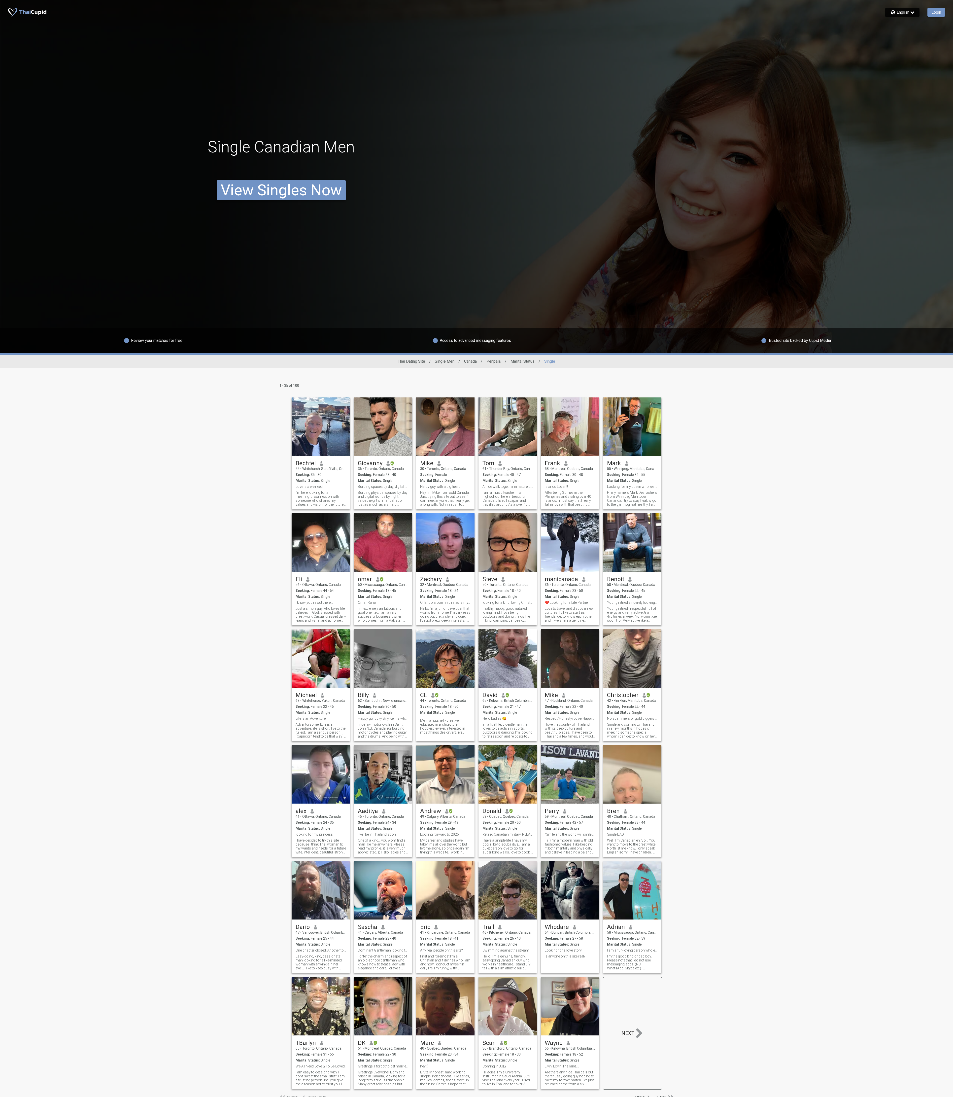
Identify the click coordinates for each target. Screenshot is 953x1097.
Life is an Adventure (311, 718)
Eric (425, 926)
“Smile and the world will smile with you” (570, 834)
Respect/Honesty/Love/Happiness (570, 718)
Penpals (493, 361)
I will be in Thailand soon (377, 834)
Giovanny (370, 463)
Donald (491, 811)
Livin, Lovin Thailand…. (562, 1066)
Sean (489, 1042)
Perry (552, 811)
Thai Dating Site (411, 361)
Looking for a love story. (563, 950)
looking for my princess (314, 834)
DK (362, 1042)
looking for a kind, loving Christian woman (507, 602)
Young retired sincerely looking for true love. (632, 602)
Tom (488, 463)
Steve (489, 579)
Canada (470, 361)
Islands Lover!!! (556, 487)
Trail (488, 926)
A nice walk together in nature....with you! (507, 487)
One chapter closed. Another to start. (321, 950)
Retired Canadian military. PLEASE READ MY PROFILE (507, 834)
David (490, 695)
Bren (613, 811)
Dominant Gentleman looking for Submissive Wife (383, 950)
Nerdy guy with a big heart (440, 487)
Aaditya (368, 811)
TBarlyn (306, 1042)
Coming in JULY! (494, 1066)
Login (936, 12)
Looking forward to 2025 (439, 834)
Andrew (430, 811)
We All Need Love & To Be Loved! (320, 1066)
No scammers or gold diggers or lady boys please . (632, 718)
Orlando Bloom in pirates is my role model (445, 602)
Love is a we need (309, 487)
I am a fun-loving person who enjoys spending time (632, 950)
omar (365, 579)
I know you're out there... (314, 602)
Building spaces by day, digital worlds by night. (383, 487)
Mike (426, 463)
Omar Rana (367, 602)
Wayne (554, 1042)
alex (301, 811)
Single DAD (615, 834)
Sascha (367, 926)
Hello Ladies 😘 (494, 718)
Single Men (444, 361)
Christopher (623, 695)
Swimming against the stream (505, 950)
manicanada (561, 579)
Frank (552, 463)
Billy (363, 695)
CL (423, 695)
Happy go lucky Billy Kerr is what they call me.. (383, 718)
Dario (303, 926)
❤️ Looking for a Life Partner (567, 602)
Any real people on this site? (441, 950)
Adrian (616, 926)
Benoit (615, 579)
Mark (614, 463)
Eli (299, 579)
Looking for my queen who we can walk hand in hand (632, 487)
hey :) (424, 1066)
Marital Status (523, 361)
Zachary (431, 579)
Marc (427, 1042)
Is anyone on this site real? (565, 956)
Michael (306, 695)
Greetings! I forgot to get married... (383, 1066)
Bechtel (306, 463)
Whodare (557, 926)
